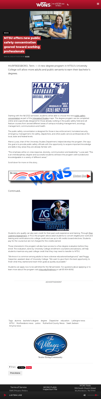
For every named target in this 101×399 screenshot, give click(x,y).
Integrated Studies (40, 118)
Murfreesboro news (25, 323)
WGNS (27, 56)
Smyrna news (15, 326)
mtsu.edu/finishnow (47, 269)
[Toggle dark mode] (67, 4)
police (38, 323)
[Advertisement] (55, 300)
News (6, 33)
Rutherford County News (53, 323)
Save (29, 367)
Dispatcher (54, 321)
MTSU (11, 323)
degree (44, 321)
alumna (18, 321)
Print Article (15, 373)
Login (66, 387)
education (65, 321)
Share (13, 367)
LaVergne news (78, 321)
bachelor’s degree (31, 321)
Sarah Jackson (73, 323)
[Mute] (84, 395)
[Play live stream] (5, 395)
